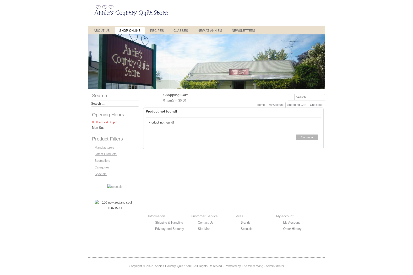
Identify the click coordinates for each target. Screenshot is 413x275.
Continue (307, 137)
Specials (101, 174)
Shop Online (130, 30)
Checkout (316, 105)
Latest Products (106, 154)
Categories (102, 167)
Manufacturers (104, 147)
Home (261, 105)
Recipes (157, 30)
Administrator (275, 266)
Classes (181, 30)
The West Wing (252, 266)
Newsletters (243, 30)
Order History (292, 229)
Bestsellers (102, 160)
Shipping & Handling (169, 222)
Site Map (204, 229)
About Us (102, 30)
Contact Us (205, 222)
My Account (276, 105)
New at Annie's (210, 30)
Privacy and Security (169, 229)
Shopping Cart (296, 105)
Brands (245, 222)
